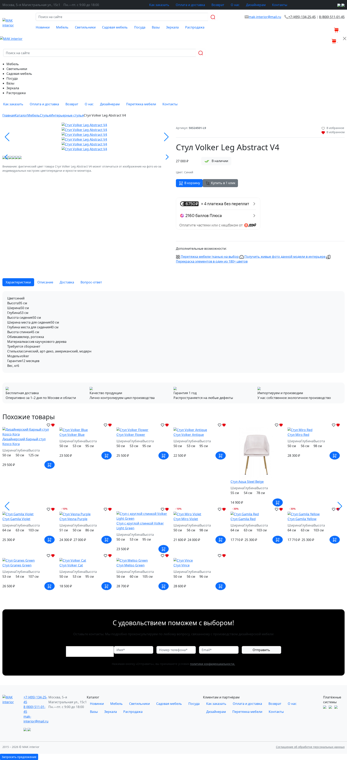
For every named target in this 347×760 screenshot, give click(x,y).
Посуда (139, 27)
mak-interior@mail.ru (265, 17)
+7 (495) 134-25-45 (302, 17)
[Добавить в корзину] (49, 465)
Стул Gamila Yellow (302, 519)
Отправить (261, 650)
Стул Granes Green (17, 565)
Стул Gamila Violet (16, 519)
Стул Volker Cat (71, 565)
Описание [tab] (45, 282)
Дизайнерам (256, 5)
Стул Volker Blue (72, 434)
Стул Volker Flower (130, 434)
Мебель (62, 27)
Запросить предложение (19, 757)
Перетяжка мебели (141, 104)
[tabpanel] (173, 332)
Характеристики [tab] (18, 282)
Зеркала (172, 27)
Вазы (156, 27)
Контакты (279, 5)
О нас (235, 5)
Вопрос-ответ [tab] (91, 282)
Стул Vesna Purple (73, 519)
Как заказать (159, 5)
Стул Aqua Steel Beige (247, 481)
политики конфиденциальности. (212, 664)
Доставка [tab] (67, 282)
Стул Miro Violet (186, 519)
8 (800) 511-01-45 (332, 17)
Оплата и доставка (190, 5)
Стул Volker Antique (189, 434)
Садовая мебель (115, 27)
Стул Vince (182, 565)
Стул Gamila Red (243, 519)
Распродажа (194, 27)
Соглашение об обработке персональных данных (310, 747)
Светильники (85, 27)
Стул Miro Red (298, 434)
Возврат (217, 5)
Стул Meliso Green (130, 565)
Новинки (43, 27)
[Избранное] (331, 27)
